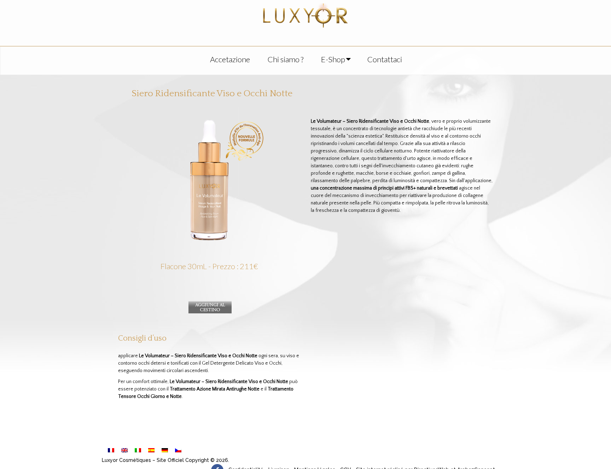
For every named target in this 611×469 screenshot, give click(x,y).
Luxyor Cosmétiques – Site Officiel (143, 460)
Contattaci (384, 59)
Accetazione (230, 59)
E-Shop (333, 59)
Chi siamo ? (285, 59)
